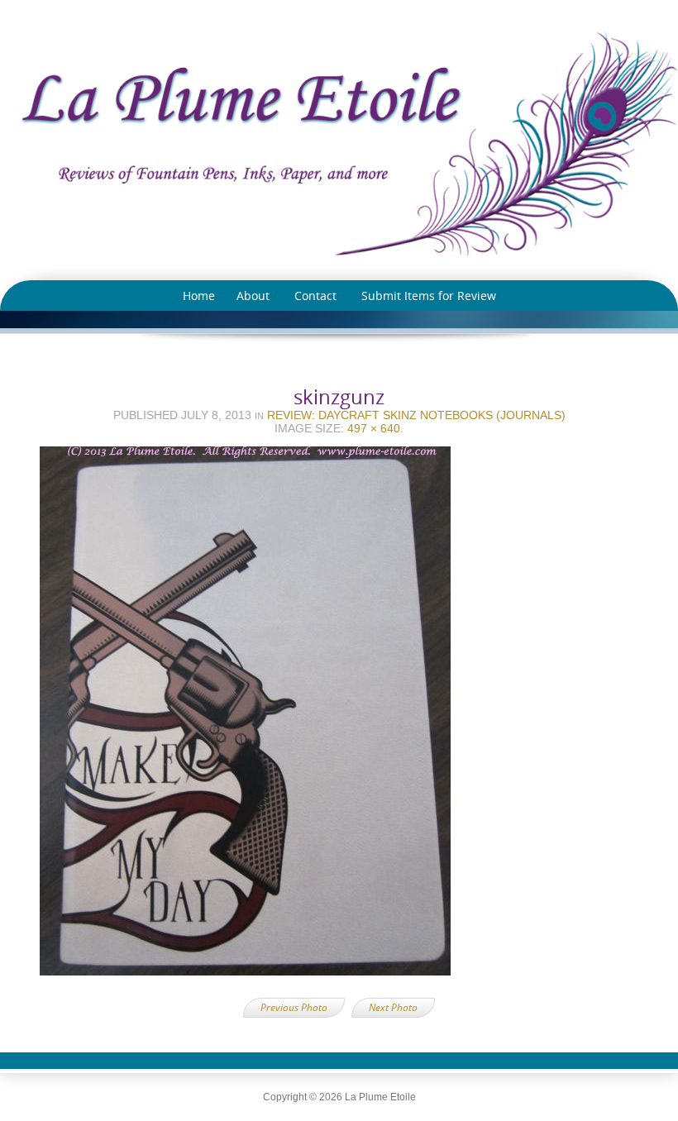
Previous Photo (293, 1007)
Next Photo (393, 1007)
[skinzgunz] (339, 715)
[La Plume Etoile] (339, 142)
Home (199, 295)
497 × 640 (373, 428)
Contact (315, 295)
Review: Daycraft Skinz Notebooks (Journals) (416, 415)
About (253, 295)
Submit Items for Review (428, 295)
